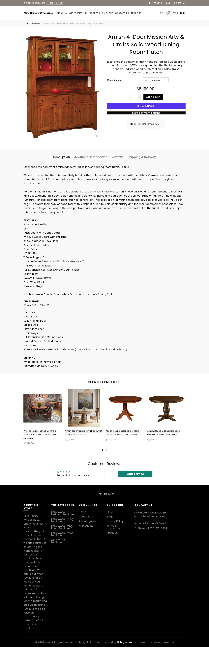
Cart (168, 3)
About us (136, 13)
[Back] (25, 24)
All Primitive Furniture (58, 541)
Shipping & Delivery (142, 157)
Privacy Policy (115, 521)
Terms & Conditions (113, 527)
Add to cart (153, 97)
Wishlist (169, 12)
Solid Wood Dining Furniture (62, 520)
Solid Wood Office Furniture (62, 534)
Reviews (117, 157)
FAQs (110, 512)
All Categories (73, 13)
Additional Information (90, 157)
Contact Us (86, 516)
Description (61, 157)
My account (157, 3)
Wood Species (114, 80)
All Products (86, 525)
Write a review (135, 473)
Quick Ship (107, 13)
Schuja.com (124, 642)
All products (92, 13)
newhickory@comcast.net (150, 516)
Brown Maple (152, 80)
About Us (112, 532)
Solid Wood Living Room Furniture (62, 527)
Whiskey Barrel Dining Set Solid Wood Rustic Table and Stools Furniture (39, 434)
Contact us (180, 3)
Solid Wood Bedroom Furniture (62, 513)
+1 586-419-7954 (157, 528)
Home (60, 13)
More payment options (146, 112)
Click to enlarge (97, 136)
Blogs (110, 516)
